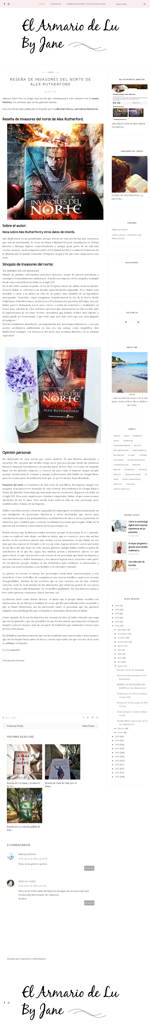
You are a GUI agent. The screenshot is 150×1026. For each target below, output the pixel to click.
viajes (115, 479)
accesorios (118, 460)
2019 (117, 740)
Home (42, 4)
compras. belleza (120, 465)
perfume (117, 470)
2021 (117, 625)
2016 (117, 752)
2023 (117, 617)
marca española (139, 450)
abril (119, 662)
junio (119, 653)
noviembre (122, 633)
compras (143, 455)
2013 (117, 764)
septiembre (123, 641)
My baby (131, 455)
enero (120, 732)
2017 (117, 748)
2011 (117, 772)
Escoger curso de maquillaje (130, 670)
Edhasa (69, 108)
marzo (120, 666)
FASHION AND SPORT (133, 474)
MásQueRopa (27, 854)
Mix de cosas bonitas (131, 479)
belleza (137, 445)
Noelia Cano (27, 881)
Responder (89, 868)
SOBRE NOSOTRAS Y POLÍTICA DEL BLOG (86, 4)
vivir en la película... (121, 489)
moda (126, 436)
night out (117, 484)
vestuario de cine (120, 450)
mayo (120, 658)
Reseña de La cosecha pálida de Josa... (23, 828)
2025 (117, 609)
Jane (49, 92)
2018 (117, 744)
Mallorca (130, 484)
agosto (120, 645)
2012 (117, 768)
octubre (121, 637)
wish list (117, 474)
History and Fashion (136, 460)
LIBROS (50, 72)
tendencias (128, 441)
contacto (56, 4)
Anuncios (143, 470)
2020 (117, 736)
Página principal (119, 229)
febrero (121, 728)
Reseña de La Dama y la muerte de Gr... (23, 784)
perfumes (136, 465)
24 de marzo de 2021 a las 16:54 (33, 858)
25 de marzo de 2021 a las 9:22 (33, 885)
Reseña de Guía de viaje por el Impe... (61, 784)
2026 (117, 605)
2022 (117, 621)
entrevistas (130, 470)
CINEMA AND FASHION (121, 445)
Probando (137, 436)
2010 (117, 776)
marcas (116, 436)
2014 (117, 760)
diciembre (122, 629)
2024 (117, 613)
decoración (118, 455)
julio (119, 650)
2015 (117, 756)
